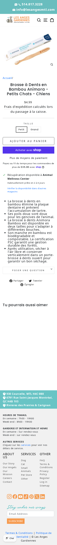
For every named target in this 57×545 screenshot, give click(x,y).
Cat (23, 464)
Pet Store (26, 474)
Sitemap (45, 485)
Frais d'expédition (18, 107)
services (26, 444)
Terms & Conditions (46, 465)
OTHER (45, 454)
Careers (7, 478)
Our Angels (9, 467)
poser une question (28, 270)
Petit (22, 129)
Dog (23, 460)
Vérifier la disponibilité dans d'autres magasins (26, 190)
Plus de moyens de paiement (29, 158)
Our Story (9, 463)
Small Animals (26, 469)
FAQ (42, 460)
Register (45, 478)
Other (24, 478)
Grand (34, 129)
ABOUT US (8, 455)
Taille (28, 123)
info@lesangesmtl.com (35, 9)
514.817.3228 (31, 4)
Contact (7, 481)
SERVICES (28, 454)
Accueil (7, 78)
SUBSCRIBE (16, 521)
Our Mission (7, 472)
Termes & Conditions (19, 533)
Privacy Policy (44, 472)
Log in (43, 481)
